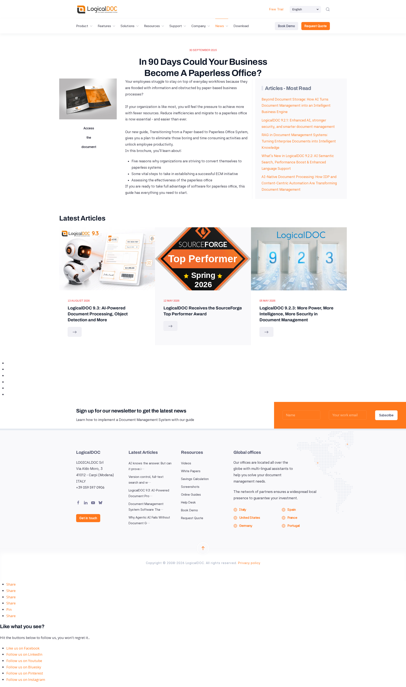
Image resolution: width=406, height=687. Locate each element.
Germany (245, 526)
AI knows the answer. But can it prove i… (150, 466)
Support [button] (175, 26)
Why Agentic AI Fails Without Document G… (149, 520)
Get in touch (88, 518)
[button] (328, 9)
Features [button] (104, 26)
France (292, 518)
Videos (186, 463)
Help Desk (188, 502)
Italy (242, 510)
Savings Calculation (195, 479)
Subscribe (386, 415)
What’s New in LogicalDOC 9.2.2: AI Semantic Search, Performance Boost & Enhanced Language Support (298, 162)
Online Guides (191, 495)
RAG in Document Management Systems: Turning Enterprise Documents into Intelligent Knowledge (299, 141)
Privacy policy (249, 563)
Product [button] (82, 26)
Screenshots (190, 487)
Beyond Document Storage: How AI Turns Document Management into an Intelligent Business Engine (296, 105)
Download (241, 26)
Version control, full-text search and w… (146, 479)
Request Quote (315, 26)
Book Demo (286, 26)
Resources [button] (152, 26)
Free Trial (276, 9)
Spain (291, 510)
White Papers (190, 471)
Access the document (88, 137)
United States (249, 518)
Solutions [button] (127, 26)
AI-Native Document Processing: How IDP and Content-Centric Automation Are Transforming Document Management (299, 183)
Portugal (293, 526)
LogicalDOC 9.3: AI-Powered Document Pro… (149, 493)
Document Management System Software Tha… (146, 507)
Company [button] (198, 26)
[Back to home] (97, 9)
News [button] (219, 26)
